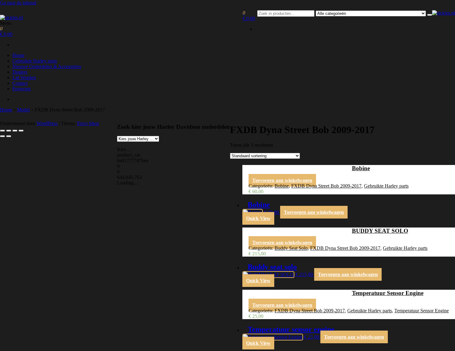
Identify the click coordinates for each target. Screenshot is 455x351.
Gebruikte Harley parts (34, 60)
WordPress (47, 123)
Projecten (21, 88)
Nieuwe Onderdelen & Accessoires (46, 66)
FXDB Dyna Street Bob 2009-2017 (326, 185)
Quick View (258, 218)
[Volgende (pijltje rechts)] (8, 136)
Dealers (19, 72)
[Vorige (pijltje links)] (2, 136)
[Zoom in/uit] (2, 131)
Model (23, 109)
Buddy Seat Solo (291, 248)
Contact (20, 83)
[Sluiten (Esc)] (21, 131)
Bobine (282, 185)
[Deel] (14, 131)
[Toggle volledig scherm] (8, 131)
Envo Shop (88, 123)
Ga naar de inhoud (18, 2)
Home (18, 55)
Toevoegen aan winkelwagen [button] (282, 180)
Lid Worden (24, 77)
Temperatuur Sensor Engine (421, 310)
